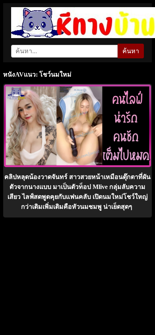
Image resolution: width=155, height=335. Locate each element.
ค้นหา (130, 51)
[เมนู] (140, 13)
